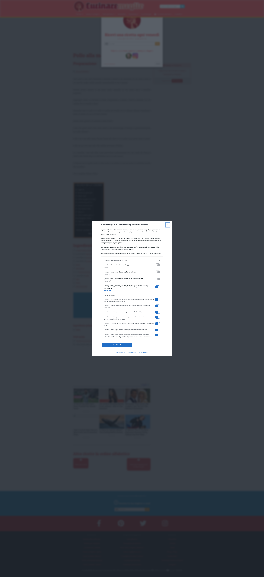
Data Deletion (120, 352)
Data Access (132, 352)
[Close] (168, 225)
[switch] (157, 264)
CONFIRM (117, 345)
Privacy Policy (143, 352)
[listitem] (132, 260)
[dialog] (132, 288)
